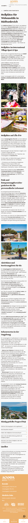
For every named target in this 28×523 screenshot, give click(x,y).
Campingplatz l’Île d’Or (8, 489)
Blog (3, 500)
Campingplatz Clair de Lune (9, 486)
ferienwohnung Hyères (7, 302)
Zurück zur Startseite (11, 10)
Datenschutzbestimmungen (9, 510)
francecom (19, 509)
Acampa (4, 5)
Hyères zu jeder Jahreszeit (9, 498)
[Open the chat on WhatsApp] (24, 516)
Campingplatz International (9, 491)
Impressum (15, 512)
